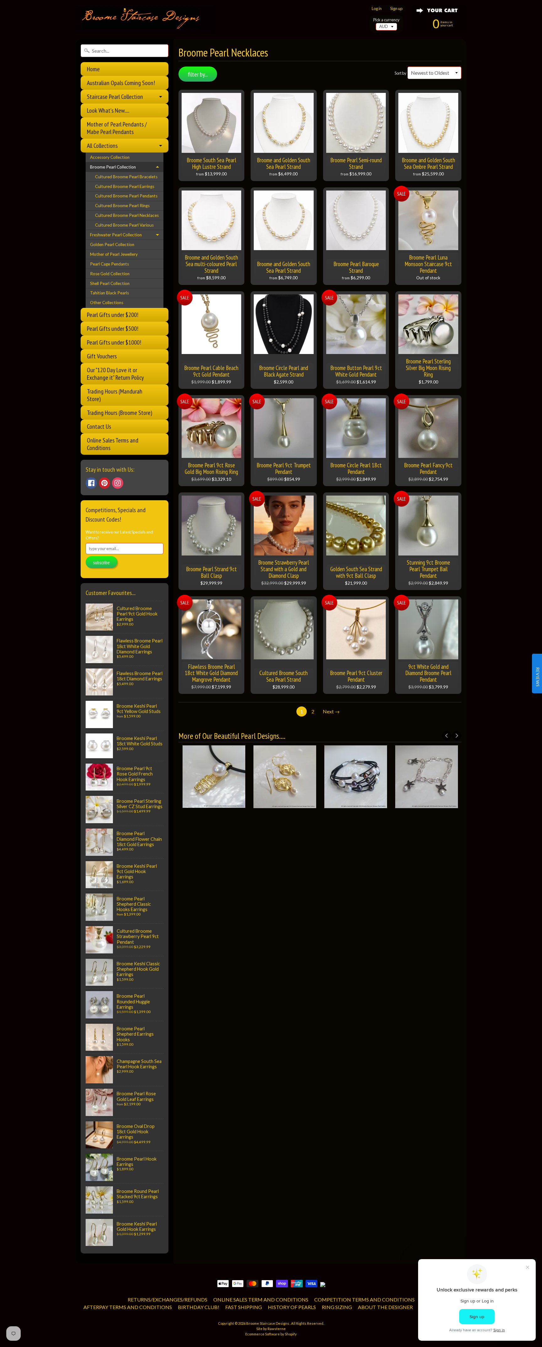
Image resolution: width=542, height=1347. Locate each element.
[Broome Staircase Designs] (145, 20)
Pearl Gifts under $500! (112, 329)
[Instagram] (117, 483)
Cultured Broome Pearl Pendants (126, 195)
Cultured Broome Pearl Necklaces (127, 215)
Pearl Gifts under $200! (112, 315)
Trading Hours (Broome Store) (119, 413)
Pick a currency (386, 20)
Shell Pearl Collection (110, 283)
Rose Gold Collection (110, 273)
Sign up (396, 9)
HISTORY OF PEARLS (292, 1307)
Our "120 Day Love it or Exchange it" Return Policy (115, 374)
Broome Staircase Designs (268, 1323)
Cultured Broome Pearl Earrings (124, 186)
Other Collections (106, 302)
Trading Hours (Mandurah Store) (114, 395)
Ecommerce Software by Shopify (271, 1334)
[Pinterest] (104, 483)
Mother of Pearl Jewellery (114, 254)
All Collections (102, 146)
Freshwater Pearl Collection (116, 234)
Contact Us (99, 426)
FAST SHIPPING (243, 1307)
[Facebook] (91, 483)
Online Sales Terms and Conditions (112, 444)
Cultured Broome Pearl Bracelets (126, 176)
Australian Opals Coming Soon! (121, 83)
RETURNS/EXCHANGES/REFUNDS (167, 1299)
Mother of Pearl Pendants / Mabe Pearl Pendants (117, 128)
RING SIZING (337, 1307)
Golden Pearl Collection (112, 244)
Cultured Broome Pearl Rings (122, 205)
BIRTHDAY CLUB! (198, 1307)
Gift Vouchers (102, 356)
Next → (331, 711)
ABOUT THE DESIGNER (385, 1307)
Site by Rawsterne (271, 1329)
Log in (377, 9)
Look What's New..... (108, 110)
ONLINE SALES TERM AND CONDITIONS (260, 1299)
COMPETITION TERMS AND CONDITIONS (364, 1299)
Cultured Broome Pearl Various (124, 225)
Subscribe (101, 562)
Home (93, 69)
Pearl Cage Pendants (109, 263)
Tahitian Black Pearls (109, 292)
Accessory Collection (110, 157)
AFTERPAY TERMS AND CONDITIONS (127, 1307)
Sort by (400, 73)
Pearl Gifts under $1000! (114, 342)
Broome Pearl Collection (113, 166)
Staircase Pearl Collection (115, 97)
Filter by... (198, 74)
